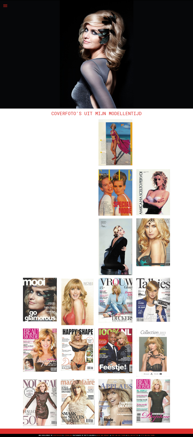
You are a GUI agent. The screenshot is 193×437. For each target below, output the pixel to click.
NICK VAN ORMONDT (103, 435)
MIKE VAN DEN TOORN (118, 435)
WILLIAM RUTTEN (132, 435)
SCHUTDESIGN (57, 435)
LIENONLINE (68, 435)
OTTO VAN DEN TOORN (147, 435)
